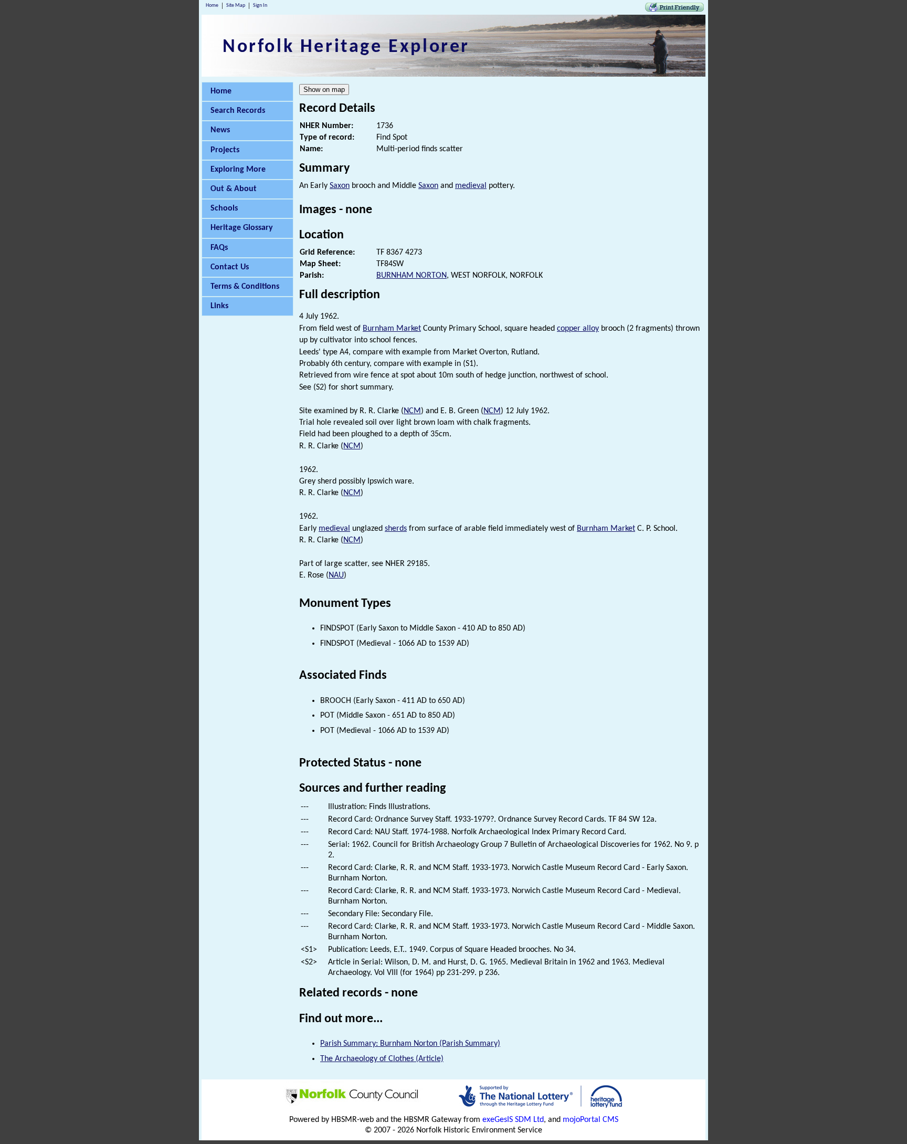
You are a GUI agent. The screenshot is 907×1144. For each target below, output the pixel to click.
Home (212, 5)
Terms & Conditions (244, 286)
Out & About (233, 189)
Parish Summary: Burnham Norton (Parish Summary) (410, 1044)
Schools (224, 208)
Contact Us (229, 267)
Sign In (260, 5)
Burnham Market (392, 328)
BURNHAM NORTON (411, 275)
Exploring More (238, 169)
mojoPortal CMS (590, 1120)
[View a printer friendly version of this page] (674, 9)
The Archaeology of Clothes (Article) (382, 1059)
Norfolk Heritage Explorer (346, 47)
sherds (396, 528)
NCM (412, 411)
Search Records (237, 111)
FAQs (219, 248)
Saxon (340, 186)
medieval (471, 186)
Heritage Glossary (241, 228)
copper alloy (578, 328)
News (220, 130)
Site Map (235, 5)
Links (219, 306)
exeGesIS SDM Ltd (513, 1120)
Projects (224, 150)
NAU (336, 575)
